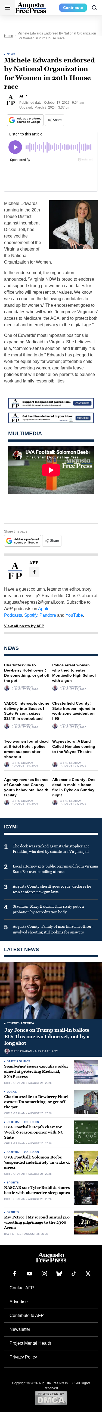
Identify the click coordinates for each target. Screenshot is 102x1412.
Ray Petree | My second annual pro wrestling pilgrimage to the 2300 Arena (37, 1222)
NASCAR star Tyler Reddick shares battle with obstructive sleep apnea (37, 1190)
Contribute (73, 7)
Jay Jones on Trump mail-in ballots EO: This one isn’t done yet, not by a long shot (47, 1037)
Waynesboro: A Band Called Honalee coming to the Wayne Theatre (73, 746)
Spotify (30, 615)
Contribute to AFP (27, 1315)
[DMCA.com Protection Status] (51, 1398)
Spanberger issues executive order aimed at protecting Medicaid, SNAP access (36, 1071)
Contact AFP (22, 1288)
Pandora (47, 615)
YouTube (74, 615)
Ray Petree (12, 1234)
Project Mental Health (30, 1343)
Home (8, 36)
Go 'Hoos (31, 1121)
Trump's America (20, 1023)
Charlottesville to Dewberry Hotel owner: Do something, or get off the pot (36, 1102)
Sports (13, 1182)
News (11, 54)
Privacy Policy (23, 1357)
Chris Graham (22, 686)
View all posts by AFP (24, 626)
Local (12, 1091)
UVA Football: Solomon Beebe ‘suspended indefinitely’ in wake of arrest (37, 1162)
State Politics (18, 1061)
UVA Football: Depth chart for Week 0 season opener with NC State (33, 1132)
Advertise (19, 1301)
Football (14, 1121)
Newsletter (20, 1329)
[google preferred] (26, 120)
